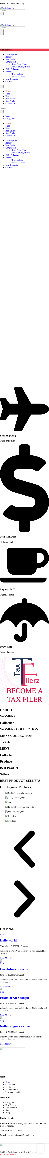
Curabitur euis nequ (14, 969)
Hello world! (9, 940)
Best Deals (10, 59)
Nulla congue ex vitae (15, 1026)
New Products (11, 79)
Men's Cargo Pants (19, 64)
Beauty (8, 57)
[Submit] (2, 13)
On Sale (8, 81)
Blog (2, 934)
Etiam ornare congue (15, 997)
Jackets (8, 71)
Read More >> (6, 958)
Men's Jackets (17, 74)
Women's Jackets (18, 76)
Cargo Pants (10, 62)
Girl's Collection (12, 69)
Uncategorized (11, 54)
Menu (7, 116)
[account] (3, 16)
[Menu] (2, 33)
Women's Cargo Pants (20, 67)
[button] (24, 849)
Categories (10, 119)
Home (8, 1082)
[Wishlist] (1, 16)
